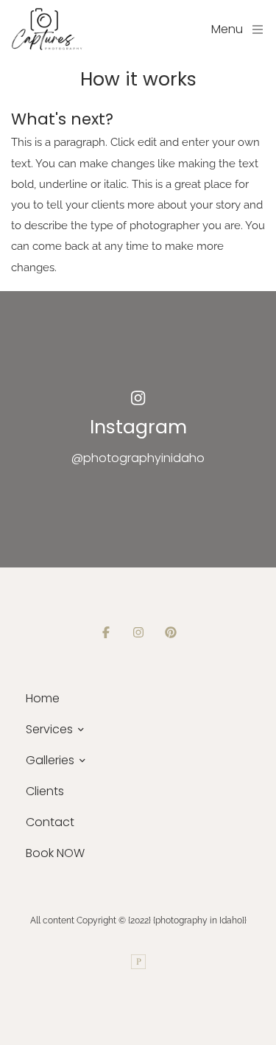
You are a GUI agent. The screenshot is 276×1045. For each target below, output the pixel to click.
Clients (45, 791)
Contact (50, 822)
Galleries (50, 760)
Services (49, 729)
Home (43, 698)
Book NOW (55, 853)
